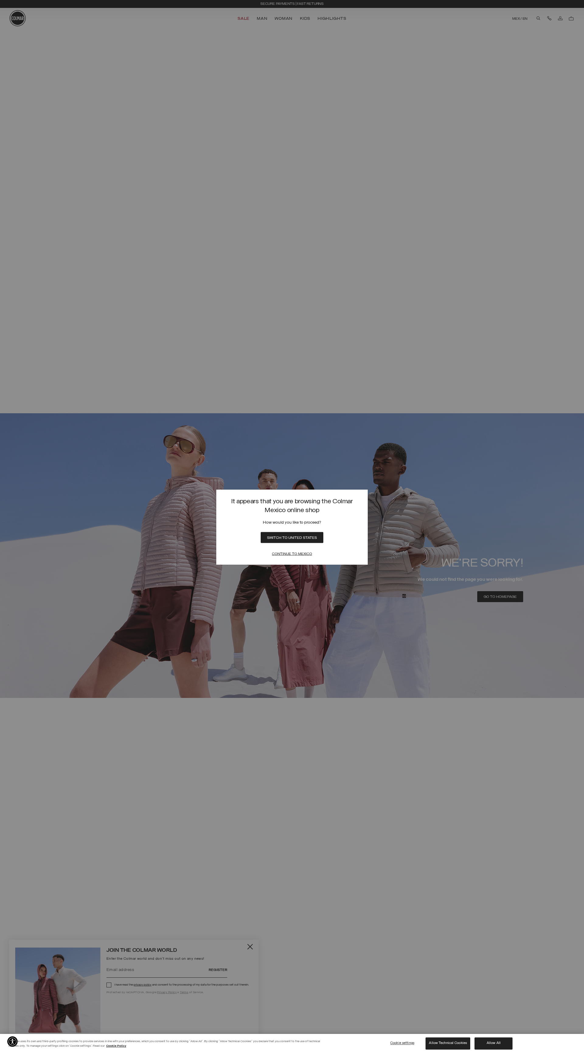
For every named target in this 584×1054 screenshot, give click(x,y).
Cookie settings (402, 1043)
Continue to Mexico (292, 554)
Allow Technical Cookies (448, 1043)
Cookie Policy (116, 1046)
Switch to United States (292, 537)
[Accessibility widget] (12, 1041)
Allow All (494, 1043)
